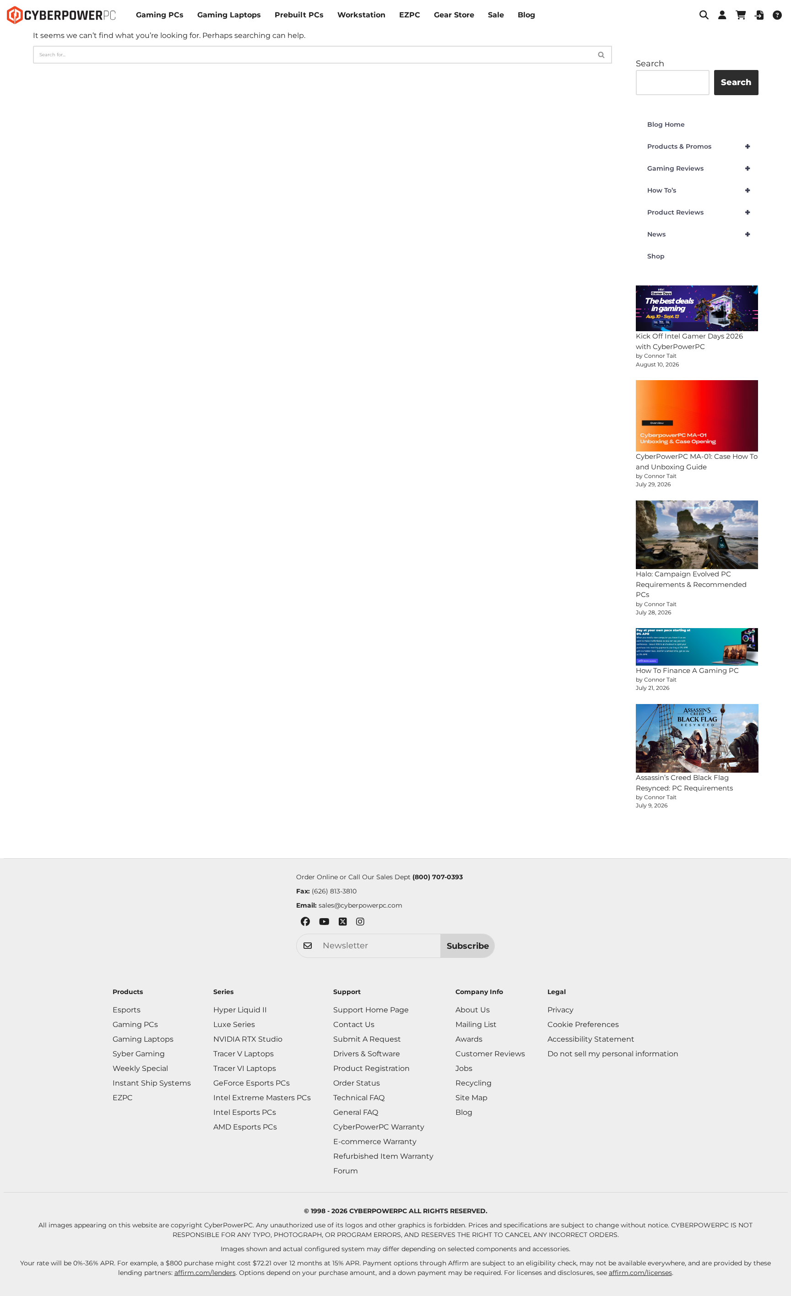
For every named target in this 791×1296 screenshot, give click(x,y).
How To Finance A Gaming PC (687, 670)
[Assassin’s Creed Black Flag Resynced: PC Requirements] (697, 738)
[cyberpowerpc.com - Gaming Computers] (61, 15)
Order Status (356, 1083)
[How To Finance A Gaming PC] (697, 646)
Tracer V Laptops (243, 1053)
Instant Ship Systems (152, 1083)
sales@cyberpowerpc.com (360, 905)
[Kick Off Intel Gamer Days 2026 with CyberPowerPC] (697, 308)
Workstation (361, 15)
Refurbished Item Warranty (383, 1156)
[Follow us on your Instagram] (360, 923)
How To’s (698, 190)
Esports (127, 1010)
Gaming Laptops (229, 15)
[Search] (601, 55)
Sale (496, 15)
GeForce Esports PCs (251, 1083)
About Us (472, 1010)
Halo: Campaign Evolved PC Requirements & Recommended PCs (691, 584)
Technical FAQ (359, 1097)
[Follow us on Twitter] (343, 923)
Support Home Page (371, 1010)
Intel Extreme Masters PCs (262, 1097)
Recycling (473, 1083)
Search (650, 64)
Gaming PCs (160, 15)
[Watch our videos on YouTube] (324, 923)
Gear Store (454, 15)
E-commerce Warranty (375, 1141)
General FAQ (355, 1112)
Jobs (463, 1068)
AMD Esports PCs (245, 1127)
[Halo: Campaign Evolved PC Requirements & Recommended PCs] (697, 534)
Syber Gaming (139, 1053)
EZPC (409, 15)
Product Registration (371, 1068)
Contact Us (353, 1024)
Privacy (560, 1010)
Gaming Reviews (698, 168)
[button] (704, 15)
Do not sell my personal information (612, 1053)
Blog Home (666, 124)
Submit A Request (367, 1039)
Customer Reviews (490, 1053)
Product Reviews (698, 212)
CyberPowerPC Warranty (378, 1127)
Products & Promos (698, 146)
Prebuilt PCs (299, 15)
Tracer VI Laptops (244, 1068)
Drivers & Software (366, 1053)
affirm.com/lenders (205, 1273)
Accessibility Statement (590, 1039)
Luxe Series (234, 1024)
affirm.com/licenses (640, 1273)
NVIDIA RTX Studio (247, 1039)
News (698, 234)
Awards (468, 1039)
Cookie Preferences (583, 1024)
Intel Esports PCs (244, 1112)
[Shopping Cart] (740, 15)
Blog (526, 15)
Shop (656, 256)
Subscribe (468, 946)
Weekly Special (140, 1068)
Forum (345, 1171)
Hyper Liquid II (240, 1010)
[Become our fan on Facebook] (305, 923)
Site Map (471, 1097)
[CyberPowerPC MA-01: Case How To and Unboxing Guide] (697, 416)
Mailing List (476, 1024)
